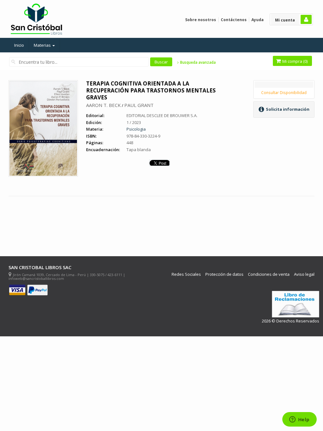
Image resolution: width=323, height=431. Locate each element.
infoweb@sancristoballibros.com (36, 278)
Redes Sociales (186, 274)
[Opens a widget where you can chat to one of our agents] (299, 420)
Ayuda (257, 19)
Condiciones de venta (269, 274)
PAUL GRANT (139, 105)
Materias (43, 45)
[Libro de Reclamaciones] (295, 304)
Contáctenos (234, 19)
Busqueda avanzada (197, 62)
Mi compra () (294, 61)
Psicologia (136, 129)
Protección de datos (224, 274)
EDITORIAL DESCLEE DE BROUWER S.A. (161, 115)
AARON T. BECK (103, 105)
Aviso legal (304, 274)
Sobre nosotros (200, 19)
